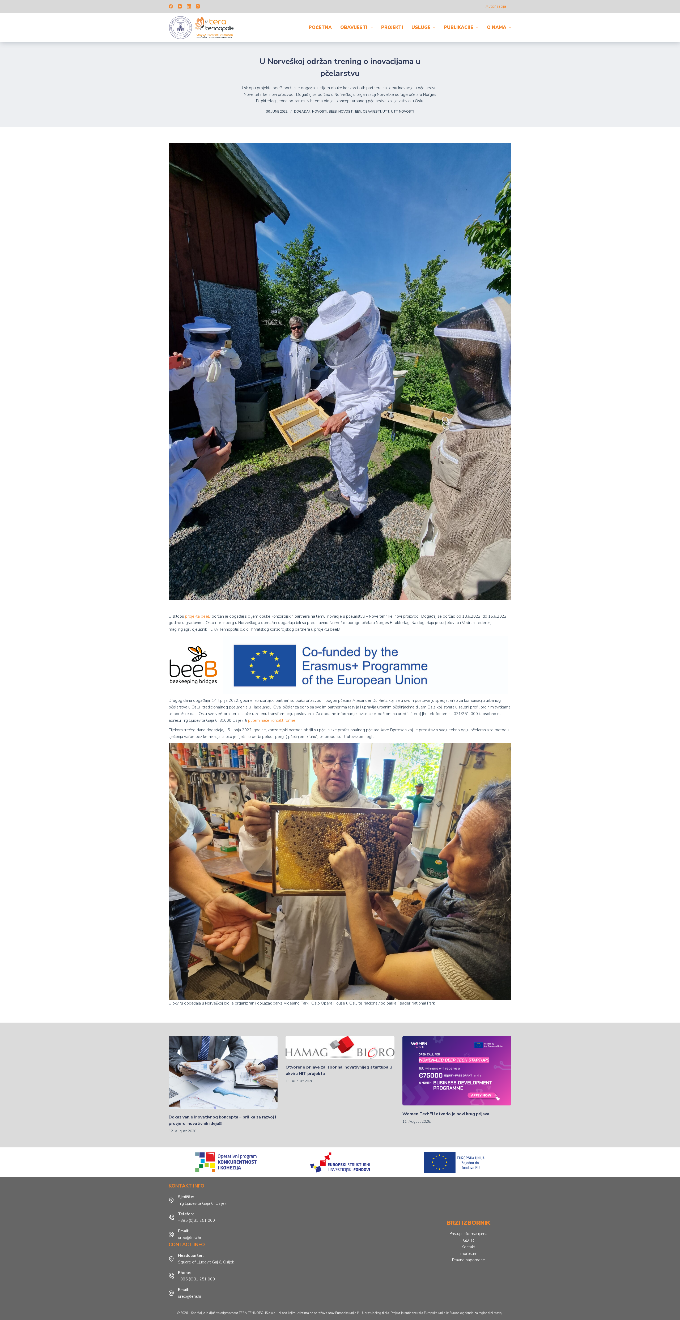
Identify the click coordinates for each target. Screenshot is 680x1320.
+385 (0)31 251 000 (196, 1220)
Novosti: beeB (324, 111)
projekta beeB (198, 616)
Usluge (420, 27)
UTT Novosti (402, 111)
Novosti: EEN (349, 111)
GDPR (468, 1240)
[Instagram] (198, 6)
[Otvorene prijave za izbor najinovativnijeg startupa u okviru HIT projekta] (340, 1047)
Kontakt (468, 1247)
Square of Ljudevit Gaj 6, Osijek (206, 1262)
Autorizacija (496, 6)
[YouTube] (180, 6)
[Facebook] (171, 6)
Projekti (392, 27)
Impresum (468, 1253)
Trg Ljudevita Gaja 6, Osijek (202, 1203)
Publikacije (458, 27)
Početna (320, 27)
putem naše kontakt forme (271, 720)
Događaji (302, 111)
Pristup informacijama (468, 1233)
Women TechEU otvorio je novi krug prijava (445, 1114)
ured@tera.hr (189, 1237)
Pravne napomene (468, 1260)
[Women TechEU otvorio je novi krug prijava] (456, 1070)
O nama (496, 27)
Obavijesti (353, 27)
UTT (385, 111)
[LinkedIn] (189, 6)
